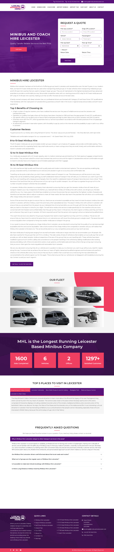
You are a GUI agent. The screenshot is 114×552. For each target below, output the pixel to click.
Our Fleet (84, 7)
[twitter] (14, 550)
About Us (92, 7)
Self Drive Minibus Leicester (44, 525)
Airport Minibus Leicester (43, 522)
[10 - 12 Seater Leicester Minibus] (57, 296)
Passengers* (86, 36)
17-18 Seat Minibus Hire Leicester (68, 530)
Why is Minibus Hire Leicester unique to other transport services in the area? (38, 439)
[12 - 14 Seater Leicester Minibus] (89, 296)
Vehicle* (63, 36)
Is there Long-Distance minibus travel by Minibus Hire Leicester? (34, 469)
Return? (64, 50)
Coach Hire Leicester (65, 533)
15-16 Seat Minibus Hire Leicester (68, 528)
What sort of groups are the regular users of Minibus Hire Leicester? (35, 459)
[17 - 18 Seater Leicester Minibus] (57, 317)
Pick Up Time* (87, 43)
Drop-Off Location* (88, 29)
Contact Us (38, 536)
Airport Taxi (74, 7)
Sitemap (38, 538)
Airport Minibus (62, 7)
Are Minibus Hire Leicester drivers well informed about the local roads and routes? (40, 454)
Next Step (68, 60)
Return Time (86, 52)
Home (33, 7)
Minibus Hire (41, 7)
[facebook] (11, 550)
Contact (101, 7)
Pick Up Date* (65, 43)
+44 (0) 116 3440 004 (73, 1)
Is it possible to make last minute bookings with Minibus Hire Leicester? (36, 464)
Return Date (65, 52)
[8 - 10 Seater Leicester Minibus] (25, 296)
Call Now (18, 49)
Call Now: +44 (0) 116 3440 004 (21, 264)
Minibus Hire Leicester (42, 520)
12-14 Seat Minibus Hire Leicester (68, 525)
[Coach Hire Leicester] (89, 317)
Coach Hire (51, 7)
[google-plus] (18, 550)
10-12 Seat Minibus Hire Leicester (68, 522)
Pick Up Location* (67, 29)
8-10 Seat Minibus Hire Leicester (68, 520)
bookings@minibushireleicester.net (93, 1)
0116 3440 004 (59, 1)
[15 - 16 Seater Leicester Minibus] (25, 317)
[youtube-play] (21, 550)
